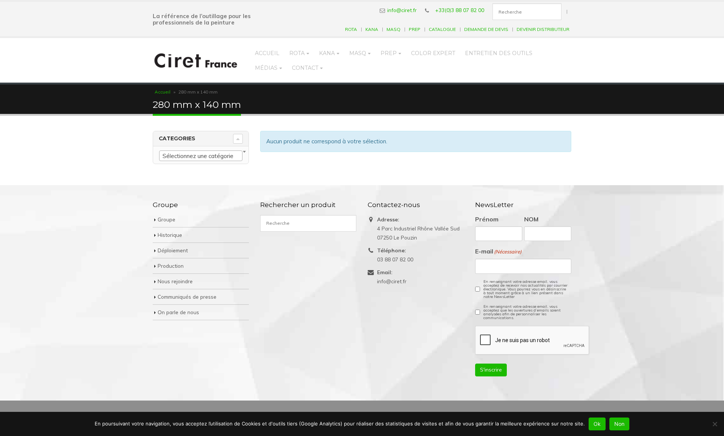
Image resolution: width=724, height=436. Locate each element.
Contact (305, 67)
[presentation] (532, 340)
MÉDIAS (266, 67)
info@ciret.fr (402, 10)
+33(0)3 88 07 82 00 (459, 10)
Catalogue (442, 29)
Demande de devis (486, 29)
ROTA (351, 29)
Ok (597, 424)
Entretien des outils (498, 53)
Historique (170, 235)
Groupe (166, 219)
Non (619, 424)
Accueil (267, 53)
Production (171, 266)
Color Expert (433, 53)
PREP (414, 29)
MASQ (393, 29)
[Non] (714, 424)
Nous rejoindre (175, 281)
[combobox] (200, 155)
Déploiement (173, 250)
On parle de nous (178, 312)
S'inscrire (491, 369)
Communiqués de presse (187, 296)
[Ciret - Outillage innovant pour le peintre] (196, 60)
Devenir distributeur (543, 29)
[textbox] (201, 156)
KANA (371, 29)
